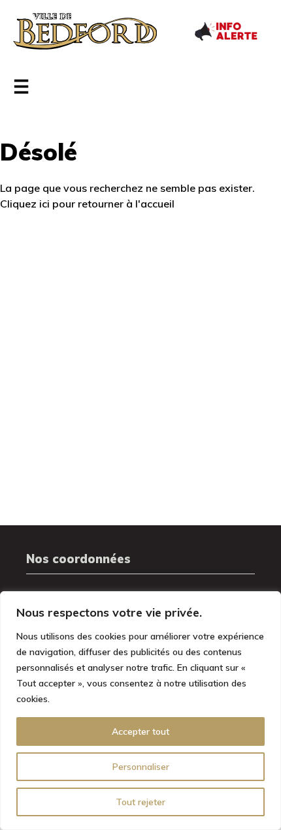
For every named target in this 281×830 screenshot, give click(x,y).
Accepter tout (140, 731)
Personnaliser (140, 767)
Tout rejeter (140, 802)
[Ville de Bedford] (85, 31)
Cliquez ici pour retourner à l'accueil (87, 203)
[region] (140, 710)
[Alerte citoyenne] (225, 30)
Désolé (38, 151)
